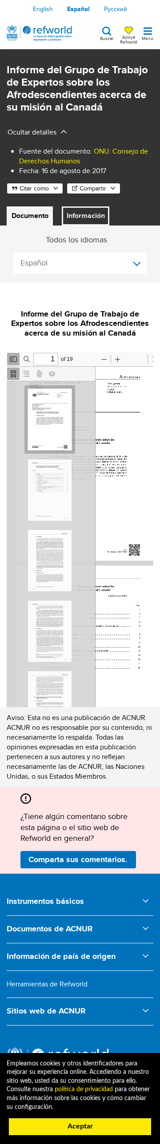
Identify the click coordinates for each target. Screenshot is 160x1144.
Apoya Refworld (128, 39)
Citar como (34, 188)
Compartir (93, 188)
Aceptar (80, 1126)
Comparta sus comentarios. (78, 859)
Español (78, 8)
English (43, 8)
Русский (115, 8)
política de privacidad (84, 1089)
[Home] (39, 33)
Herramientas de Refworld (47, 984)
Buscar (106, 37)
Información (86, 215)
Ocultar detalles (32, 132)
